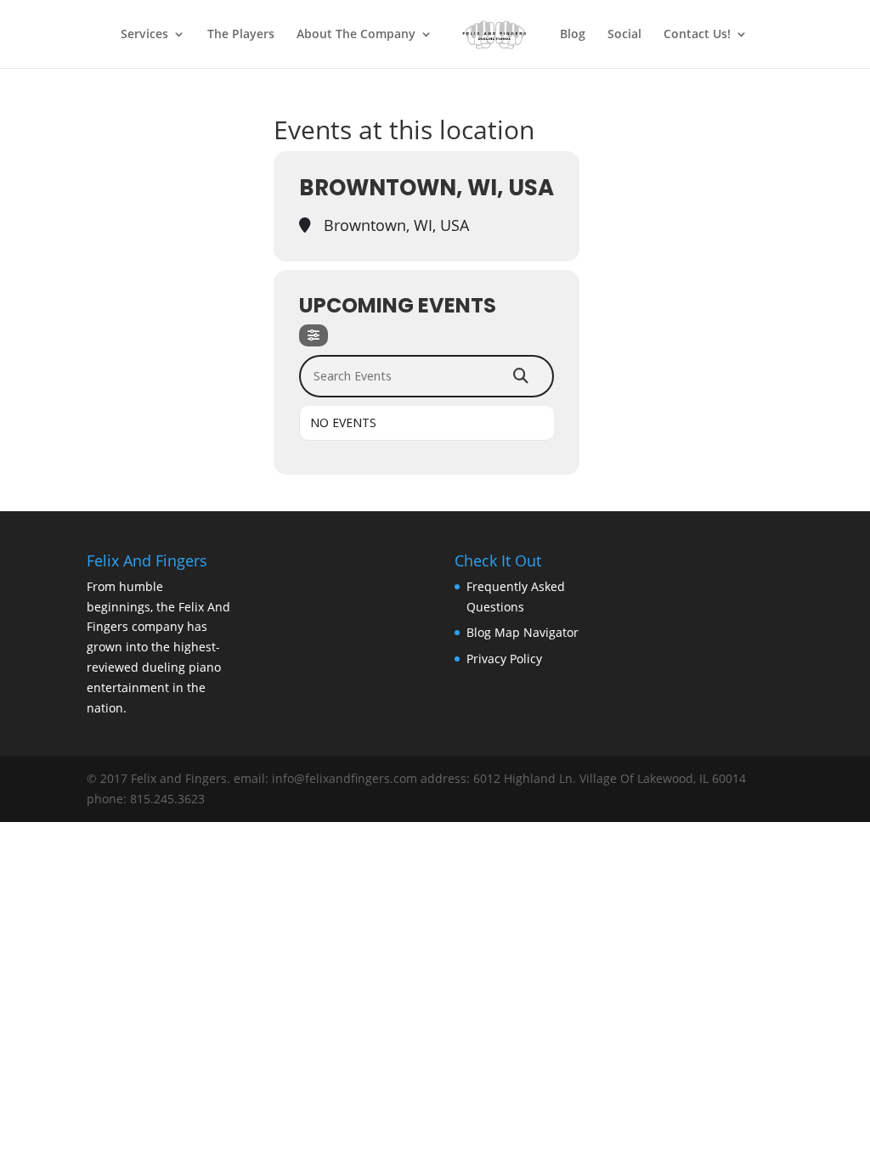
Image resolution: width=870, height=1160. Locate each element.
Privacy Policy (504, 658)
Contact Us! (697, 35)
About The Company (356, 35)
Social (624, 35)
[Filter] (313, 335)
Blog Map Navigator (522, 632)
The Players (240, 35)
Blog (572, 35)
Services (144, 35)
